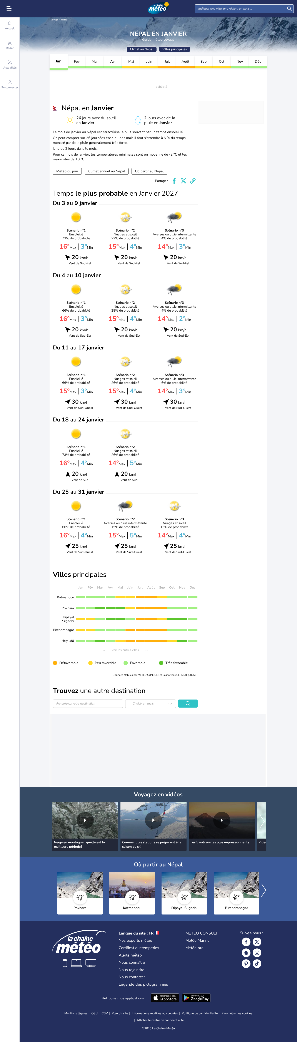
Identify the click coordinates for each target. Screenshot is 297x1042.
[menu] (9, 8)
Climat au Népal (141, 49)
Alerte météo (130, 955)
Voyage (54, 19)
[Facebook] (246, 942)
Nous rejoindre (131, 969)
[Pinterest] (246, 963)
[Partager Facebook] (174, 181)
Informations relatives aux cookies (155, 1013)
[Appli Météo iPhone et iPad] (165, 998)
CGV (105, 1013)
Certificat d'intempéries (139, 947)
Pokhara (68, 608)
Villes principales (174, 49)
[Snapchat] (246, 952)
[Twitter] (257, 942)
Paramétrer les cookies (237, 1013)
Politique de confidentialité (200, 1013)
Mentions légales (75, 1013)
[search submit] (289, 8)
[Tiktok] (257, 963)
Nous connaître (132, 962)
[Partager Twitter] (183, 181)
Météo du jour (67, 171)
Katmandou (65, 597)
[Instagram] (257, 952)
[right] (262, 822)
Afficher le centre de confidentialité (160, 1020)
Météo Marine (197, 940)
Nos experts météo (135, 940)
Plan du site (120, 1013)
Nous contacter (132, 977)
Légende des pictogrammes (143, 984)
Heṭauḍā (68, 641)
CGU (94, 1013)
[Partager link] (193, 181)
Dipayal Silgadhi (68, 619)
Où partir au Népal (149, 171)
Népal (64, 19)
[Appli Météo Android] (196, 998)
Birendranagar (63, 630)
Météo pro (194, 947)
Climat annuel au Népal (106, 171)
